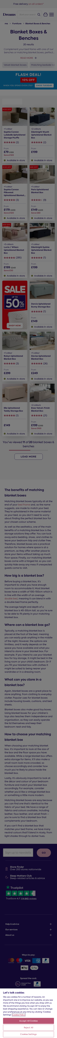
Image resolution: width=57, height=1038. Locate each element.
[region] (28, 1013)
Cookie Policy (18, 1014)
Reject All (28, 1027)
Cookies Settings (28, 1034)
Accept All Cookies (28, 1021)
